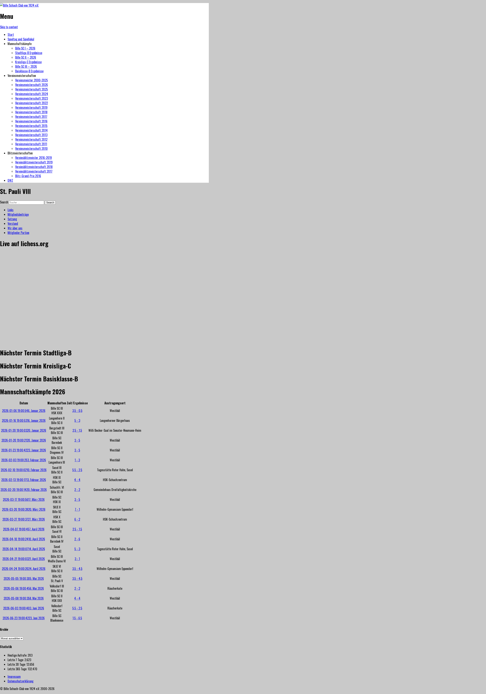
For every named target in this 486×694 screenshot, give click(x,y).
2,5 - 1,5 (77, 430)
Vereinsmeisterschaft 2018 (31, 112)
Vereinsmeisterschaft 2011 (31, 144)
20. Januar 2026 (23, 430)
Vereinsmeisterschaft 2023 (31, 98)
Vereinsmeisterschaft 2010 (31, 148)
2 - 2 (77, 489)
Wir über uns (15, 228)
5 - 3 (77, 420)
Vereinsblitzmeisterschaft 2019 (34, 162)
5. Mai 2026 (24, 578)
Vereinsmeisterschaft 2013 (31, 135)
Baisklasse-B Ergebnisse (29, 71)
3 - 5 (77, 440)
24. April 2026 (23, 568)
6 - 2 (77, 519)
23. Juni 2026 (24, 618)
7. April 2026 (23, 529)
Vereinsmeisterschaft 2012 (31, 139)
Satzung (12, 219)
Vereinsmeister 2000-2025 (31, 80)
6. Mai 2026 (24, 588)
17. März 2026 (24, 499)
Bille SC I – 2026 (25, 48)
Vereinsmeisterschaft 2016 (31, 121)
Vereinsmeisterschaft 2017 (31, 116)
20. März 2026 (23, 509)
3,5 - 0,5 (77, 410)
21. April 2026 (23, 558)
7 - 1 (77, 509)
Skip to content (9, 27)
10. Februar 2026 (24, 470)
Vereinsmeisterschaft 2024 (31, 94)
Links (10, 210)
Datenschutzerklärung (20, 681)
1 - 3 (77, 460)
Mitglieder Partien (18, 232)
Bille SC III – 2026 (26, 66)
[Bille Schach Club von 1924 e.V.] (19, 5)
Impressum (14, 676)
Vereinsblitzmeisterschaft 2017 (33, 171)
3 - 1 (77, 558)
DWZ (10, 180)
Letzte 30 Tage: (17, 664)
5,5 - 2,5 (77, 470)
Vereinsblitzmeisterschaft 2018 (34, 166)
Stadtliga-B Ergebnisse (28, 53)
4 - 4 (77, 479)
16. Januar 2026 (24, 420)
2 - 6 (77, 539)
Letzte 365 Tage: (18, 669)
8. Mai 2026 (24, 598)
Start (11, 34)
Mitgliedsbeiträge (18, 214)
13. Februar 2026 (23, 479)
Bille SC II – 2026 (25, 57)
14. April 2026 (23, 549)
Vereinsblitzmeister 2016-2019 (33, 157)
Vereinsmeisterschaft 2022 (31, 103)
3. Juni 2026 (23, 608)
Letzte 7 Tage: (16, 660)
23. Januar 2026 (23, 450)
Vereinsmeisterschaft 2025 (31, 89)
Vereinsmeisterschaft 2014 (31, 130)
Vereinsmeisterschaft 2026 (31, 84)
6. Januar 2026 (23, 410)
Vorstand (13, 223)
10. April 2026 (23, 539)
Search (4, 202)
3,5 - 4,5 (77, 568)
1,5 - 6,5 (77, 618)
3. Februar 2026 (23, 460)
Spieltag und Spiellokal (21, 39)
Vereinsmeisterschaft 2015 (31, 125)
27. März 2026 (23, 519)
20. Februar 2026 (24, 489)
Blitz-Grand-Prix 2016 (28, 176)
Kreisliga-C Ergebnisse (28, 62)
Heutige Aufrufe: (18, 655)
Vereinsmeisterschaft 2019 (31, 107)
